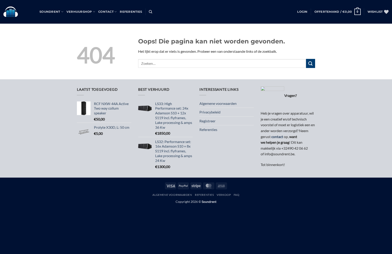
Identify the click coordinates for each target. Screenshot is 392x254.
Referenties (131, 11)
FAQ (237, 194)
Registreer (207, 121)
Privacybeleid (209, 112)
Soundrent (49, 11)
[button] (302, 11)
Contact (106, 11)
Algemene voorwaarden (218, 103)
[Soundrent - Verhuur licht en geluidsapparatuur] (18, 12)
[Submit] (310, 63)
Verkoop (224, 194)
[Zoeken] (150, 12)
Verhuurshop (79, 11)
